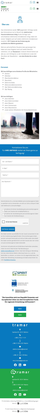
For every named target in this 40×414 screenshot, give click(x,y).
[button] (37, 2)
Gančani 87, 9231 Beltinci (20, 332)
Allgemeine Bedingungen (28, 409)
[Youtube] (24, 365)
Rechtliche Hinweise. (10, 260)
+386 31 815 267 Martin (20, 343)
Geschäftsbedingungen (31, 401)
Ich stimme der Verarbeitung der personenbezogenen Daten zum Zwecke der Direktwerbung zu (21, 214)
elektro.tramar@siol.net (7, 251)
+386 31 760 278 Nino (20, 355)
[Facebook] (15, 365)
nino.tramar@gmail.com (20, 360)
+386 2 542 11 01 (20, 337)
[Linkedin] (20, 365)
